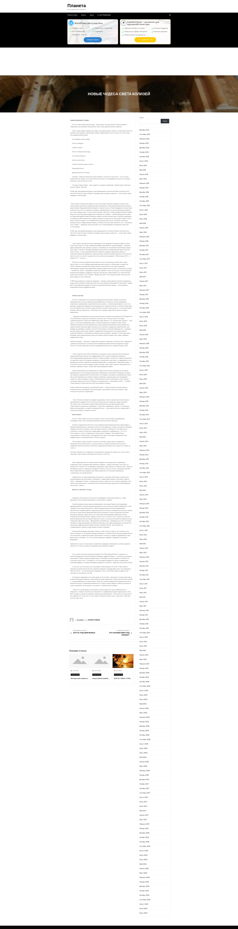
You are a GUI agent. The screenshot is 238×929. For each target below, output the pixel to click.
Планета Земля (72, 15)
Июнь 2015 (143, 379)
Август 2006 (143, 851)
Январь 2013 (143, 508)
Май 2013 (142, 490)
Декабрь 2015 (144, 352)
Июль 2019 (143, 165)
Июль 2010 (143, 642)
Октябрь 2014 (144, 415)
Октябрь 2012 (144, 521)
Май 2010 (142, 650)
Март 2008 (143, 766)
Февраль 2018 (144, 237)
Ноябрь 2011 (143, 570)
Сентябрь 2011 (144, 579)
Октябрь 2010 (144, 628)
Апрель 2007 (144, 815)
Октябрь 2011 (143, 575)
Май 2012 (142, 544)
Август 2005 (143, 904)
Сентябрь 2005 (144, 900)
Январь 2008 (144, 775)
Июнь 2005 (143, 913)
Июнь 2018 (143, 219)
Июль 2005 (143, 908)
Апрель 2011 (143, 601)
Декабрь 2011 (143, 566)
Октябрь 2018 (144, 201)
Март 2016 (143, 339)
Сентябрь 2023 (144, 134)
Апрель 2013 (143, 495)
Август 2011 (143, 584)
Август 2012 (143, 530)
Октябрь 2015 (144, 361)
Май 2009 (142, 704)
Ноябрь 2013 (143, 464)
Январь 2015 (143, 401)
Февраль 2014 (144, 450)
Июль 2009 (143, 695)
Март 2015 (143, 392)
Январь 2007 (144, 828)
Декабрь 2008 (144, 726)
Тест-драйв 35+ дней (145, 40)
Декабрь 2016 (144, 299)
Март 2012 (143, 553)
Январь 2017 (143, 294)
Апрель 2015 (143, 388)
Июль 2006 (143, 855)
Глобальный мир (75, 674)
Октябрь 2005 (144, 895)
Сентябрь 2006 (144, 846)
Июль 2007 (143, 802)
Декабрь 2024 (144, 130)
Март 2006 (143, 873)
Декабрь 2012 (144, 512)
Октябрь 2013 (144, 468)
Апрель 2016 (143, 335)
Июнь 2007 (143, 806)
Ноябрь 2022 (144, 152)
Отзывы (84, 35)
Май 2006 (143, 864)
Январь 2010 (143, 668)
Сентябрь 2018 (144, 205)
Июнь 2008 (143, 753)
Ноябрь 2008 (144, 731)
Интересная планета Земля (82, 678)
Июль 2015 (143, 375)
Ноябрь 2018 (143, 197)
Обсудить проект (92, 40)
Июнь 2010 (143, 646)
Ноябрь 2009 (144, 677)
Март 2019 (143, 179)
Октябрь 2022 (144, 157)
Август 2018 (143, 210)
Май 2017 (142, 277)
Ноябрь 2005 (144, 891)
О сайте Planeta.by (104, 15)
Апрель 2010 (143, 655)
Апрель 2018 (143, 228)
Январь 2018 (143, 241)
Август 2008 (143, 744)
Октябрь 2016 (144, 308)
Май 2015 (142, 383)
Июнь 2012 (143, 539)
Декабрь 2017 (144, 246)
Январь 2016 (143, 348)
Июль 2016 (143, 321)
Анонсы (83, 15)
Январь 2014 (143, 455)
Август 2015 (143, 370)
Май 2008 (143, 757)
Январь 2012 (143, 561)
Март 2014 (143, 446)
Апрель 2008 (144, 762)
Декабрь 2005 (144, 886)
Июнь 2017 (143, 272)
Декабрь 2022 (144, 148)
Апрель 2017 (143, 281)
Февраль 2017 (144, 290)
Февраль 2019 (144, 183)
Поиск (141, 118)
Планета (76, 6)
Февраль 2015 (144, 397)
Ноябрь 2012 (143, 517)
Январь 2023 (144, 143)
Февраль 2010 (144, 664)
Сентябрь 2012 (144, 526)
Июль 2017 (143, 268)
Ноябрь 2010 (143, 624)
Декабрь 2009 (144, 673)
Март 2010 (143, 659)
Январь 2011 (143, 615)
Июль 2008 (143, 748)
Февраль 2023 (144, 139)
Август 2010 (143, 637)
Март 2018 (143, 232)
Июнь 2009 (143, 699)
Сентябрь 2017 (144, 259)
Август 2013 (143, 477)
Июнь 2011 (143, 593)
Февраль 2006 (144, 877)
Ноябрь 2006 (144, 837)
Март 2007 (143, 820)
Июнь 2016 (143, 326)
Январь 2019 (143, 188)
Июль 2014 (143, 428)
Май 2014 (142, 437)
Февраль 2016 (144, 343)
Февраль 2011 (144, 610)
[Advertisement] (119, 61)
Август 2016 (143, 317)
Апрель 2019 (143, 174)
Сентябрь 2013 (144, 472)
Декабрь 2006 (144, 833)
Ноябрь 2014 (143, 410)
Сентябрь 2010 (144, 633)
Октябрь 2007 (144, 788)
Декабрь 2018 (144, 192)
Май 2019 (142, 170)
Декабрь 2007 (144, 779)
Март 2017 (143, 286)
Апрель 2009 (144, 708)
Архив (92, 15)
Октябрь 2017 (144, 254)
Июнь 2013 (143, 486)
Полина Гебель (94, 620)
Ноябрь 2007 (144, 784)
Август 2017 (143, 263)
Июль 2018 (143, 214)
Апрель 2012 (143, 548)
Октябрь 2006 (144, 842)
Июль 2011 (143, 588)
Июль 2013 (143, 481)
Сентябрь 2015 (144, 366)
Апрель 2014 (143, 441)
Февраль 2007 (144, 824)
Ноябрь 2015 (143, 357)
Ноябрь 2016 (143, 303)
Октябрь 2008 (144, 735)
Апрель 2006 (144, 868)
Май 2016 (142, 330)
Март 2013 (143, 499)
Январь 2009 (144, 722)
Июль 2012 (143, 535)
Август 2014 (143, 424)
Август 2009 (143, 690)
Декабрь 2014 (144, 406)
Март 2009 (143, 713)
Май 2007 (143, 811)
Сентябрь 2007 (144, 793)
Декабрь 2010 (144, 619)
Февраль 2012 (144, 557)
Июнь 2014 (143, 432)
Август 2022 (143, 161)
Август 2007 (143, 797)
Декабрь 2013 (144, 459)
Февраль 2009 (144, 717)
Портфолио (76, 35)
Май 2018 (142, 223)
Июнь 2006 (143, 860)
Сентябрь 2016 (144, 312)
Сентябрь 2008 (144, 739)
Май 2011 (142, 597)
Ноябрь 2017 (143, 250)
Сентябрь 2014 (144, 419)
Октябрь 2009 (144, 682)
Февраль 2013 (144, 504)
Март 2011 (142, 606)
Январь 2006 (144, 882)
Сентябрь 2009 (144, 686)
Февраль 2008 (144, 771)
